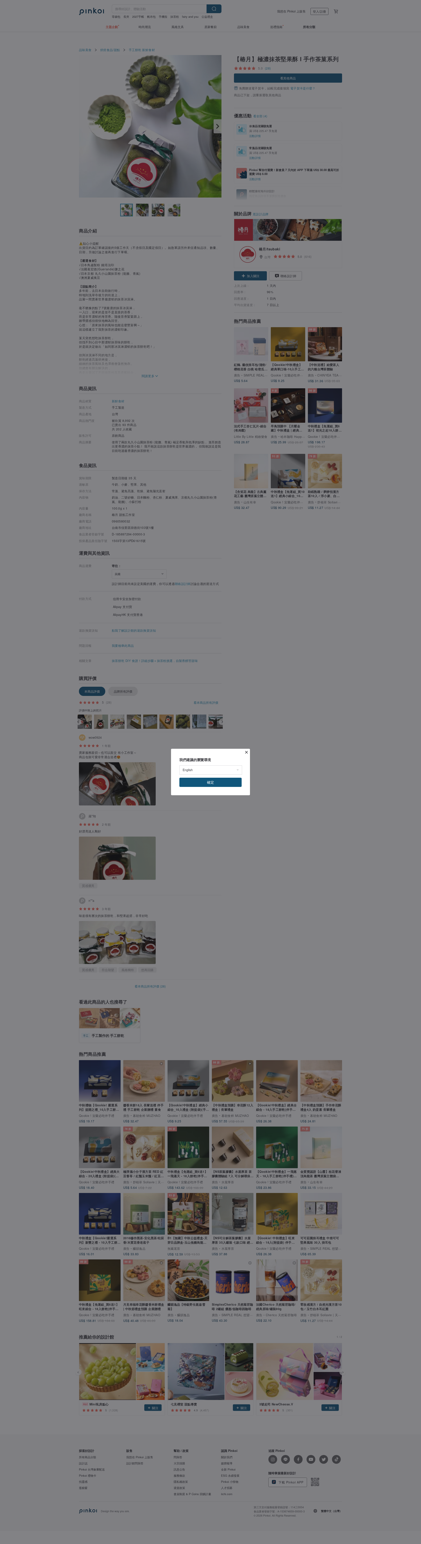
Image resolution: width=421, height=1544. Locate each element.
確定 (210, 782)
